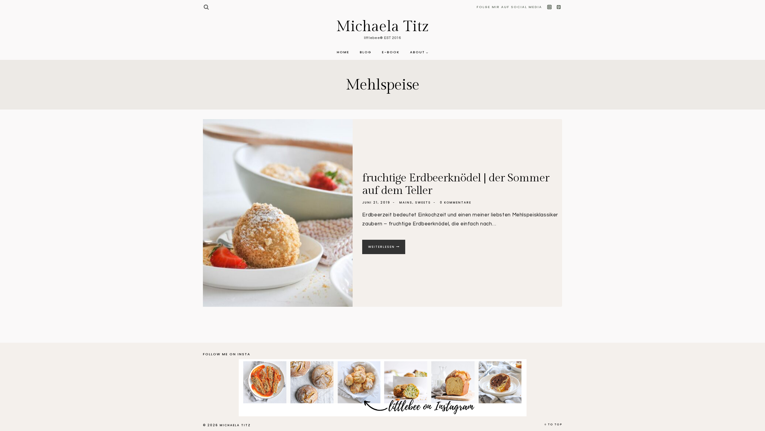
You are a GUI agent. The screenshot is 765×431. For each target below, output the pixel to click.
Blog (365, 52)
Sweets (423, 202)
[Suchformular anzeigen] (206, 7)
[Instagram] (549, 7)
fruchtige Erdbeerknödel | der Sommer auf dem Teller (455, 184)
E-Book (391, 52)
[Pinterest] (558, 7)
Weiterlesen (386, 249)
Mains (405, 202)
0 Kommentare (455, 202)
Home (343, 52)
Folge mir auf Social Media (509, 6)
